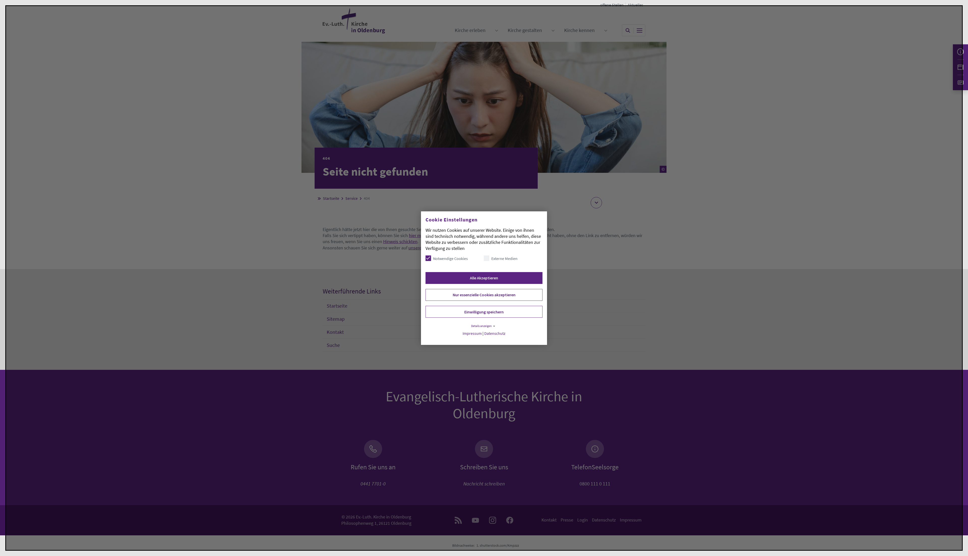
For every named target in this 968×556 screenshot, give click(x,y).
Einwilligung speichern (484, 311)
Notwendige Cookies (450, 258)
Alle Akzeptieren (484, 277)
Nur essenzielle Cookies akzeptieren (484, 294)
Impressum (472, 333)
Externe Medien (504, 258)
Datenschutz (494, 333)
